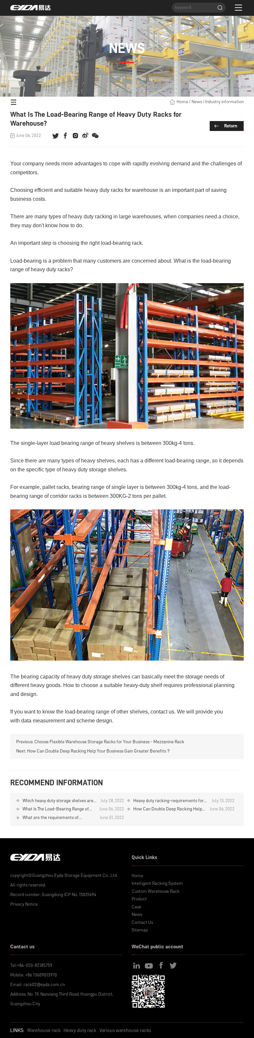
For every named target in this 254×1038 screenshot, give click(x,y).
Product (139, 898)
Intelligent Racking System (157, 883)
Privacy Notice (24, 904)
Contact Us (142, 922)
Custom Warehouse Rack (156, 891)
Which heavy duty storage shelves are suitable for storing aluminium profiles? (57, 801)
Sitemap (140, 930)
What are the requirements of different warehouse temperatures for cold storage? (58, 818)
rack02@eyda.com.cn (44, 984)
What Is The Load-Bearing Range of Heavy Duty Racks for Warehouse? (55, 809)
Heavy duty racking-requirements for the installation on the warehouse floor (170, 801)
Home (182, 102)
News (196, 102)
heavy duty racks (103, 190)
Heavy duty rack (80, 1030)
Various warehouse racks (125, 1030)
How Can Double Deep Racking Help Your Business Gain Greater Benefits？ (99, 751)
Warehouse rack (44, 1030)
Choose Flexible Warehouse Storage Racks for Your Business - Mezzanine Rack (109, 741)
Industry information (224, 102)
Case (136, 906)
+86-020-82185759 (34, 965)
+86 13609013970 (41, 975)
